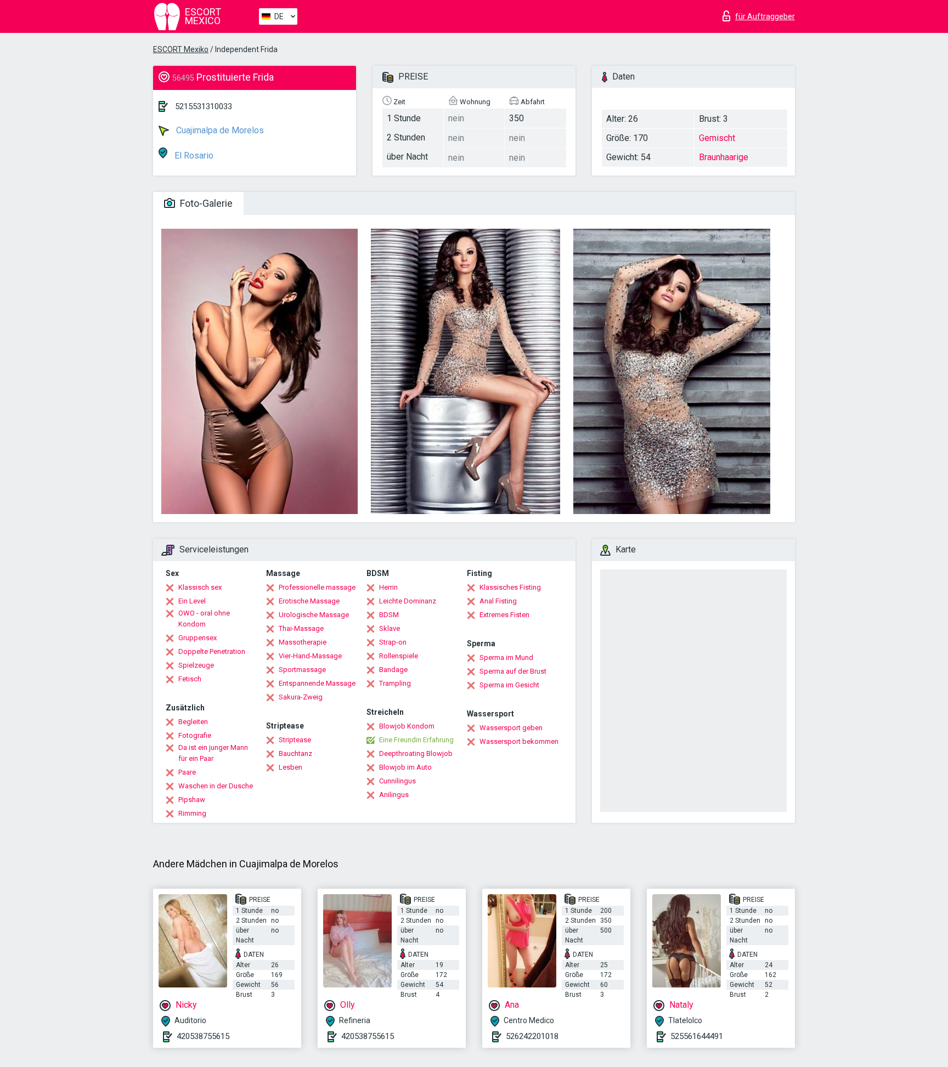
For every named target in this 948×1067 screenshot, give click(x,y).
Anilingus (394, 795)
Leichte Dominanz (407, 601)
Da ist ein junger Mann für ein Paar (213, 753)
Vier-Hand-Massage (310, 656)
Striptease (295, 740)
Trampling (395, 683)
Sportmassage (302, 669)
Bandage (393, 669)
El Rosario (192, 155)
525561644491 (696, 1036)
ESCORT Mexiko (180, 49)
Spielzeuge (196, 665)
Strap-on (393, 642)
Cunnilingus (397, 781)
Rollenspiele (398, 656)
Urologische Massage (314, 615)
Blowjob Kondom (407, 726)
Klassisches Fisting (510, 587)
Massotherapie (302, 642)
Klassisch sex (200, 587)
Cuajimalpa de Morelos (219, 130)
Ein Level (192, 601)
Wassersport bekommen (518, 741)
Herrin (388, 587)
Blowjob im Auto (405, 767)
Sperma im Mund (506, 657)
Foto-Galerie (205, 203)
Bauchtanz (295, 753)
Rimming (192, 813)
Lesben (290, 767)
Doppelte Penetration (211, 651)
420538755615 (203, 1036)
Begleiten (193, 722)
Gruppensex (197, 638)
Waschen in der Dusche (215, 786)
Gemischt (717, 138)
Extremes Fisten (504, 615)
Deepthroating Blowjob (416, 753)
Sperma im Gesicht (509, 685)
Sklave (389, 628)
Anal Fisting (498, 601)
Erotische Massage (309, 601)
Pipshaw (191, 799)
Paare (187, 772)
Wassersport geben (511, 728)
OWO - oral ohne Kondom (204, 618)
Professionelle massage (317, 587)
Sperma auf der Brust (512, 671)
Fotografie (194, 735)
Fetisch (189, 679)
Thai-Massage (301, 628)
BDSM (389, 615)
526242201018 (532, 1036)
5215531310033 (203, 106)
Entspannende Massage (317, 683)
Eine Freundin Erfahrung (416, 740)
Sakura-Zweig (301, 697)
